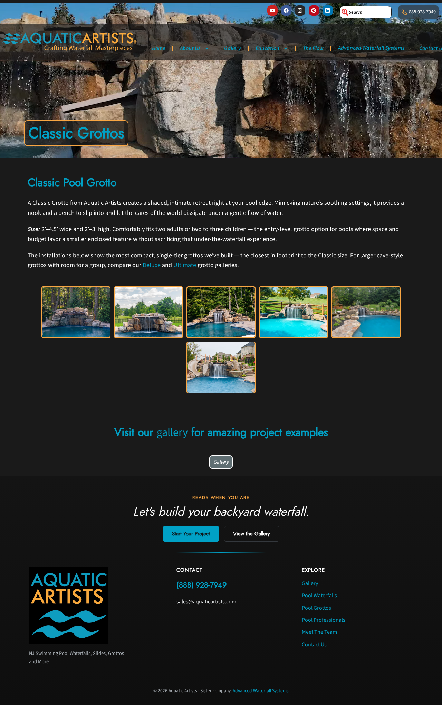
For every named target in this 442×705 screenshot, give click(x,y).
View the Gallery (251, 533)
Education (267, 48)
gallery (172, 432)
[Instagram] (300, 10)
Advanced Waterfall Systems (371, 48)
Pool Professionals (323, 620)
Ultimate (184, 265)
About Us (190, 48)
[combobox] (366, 12)
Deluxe (152, 265)
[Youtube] (272, 10)
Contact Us (314, 644)
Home (158, 48)
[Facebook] (286, 10)
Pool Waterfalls (319, 595)
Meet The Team (319, 632)
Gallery (232, 48)
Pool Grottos (316, 608)
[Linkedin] (328, 10)
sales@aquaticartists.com (206, 602)
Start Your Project (191, 533)
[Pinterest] (314, 10)
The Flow (313, 48)
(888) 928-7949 (201, 585)
